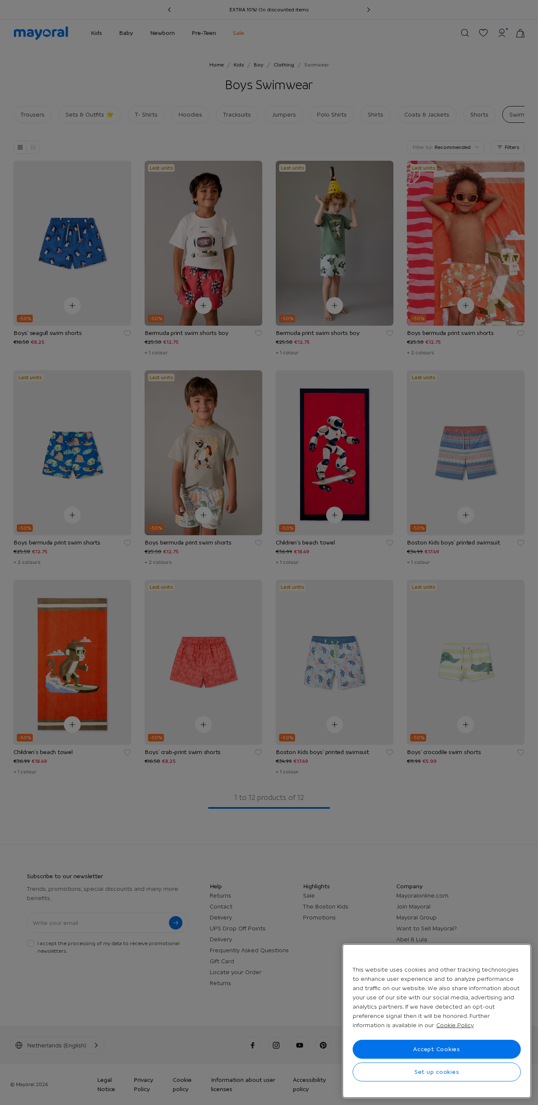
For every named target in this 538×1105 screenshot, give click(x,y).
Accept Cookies (436, 1049)
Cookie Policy (455, 1025)
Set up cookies (436, 1072)
